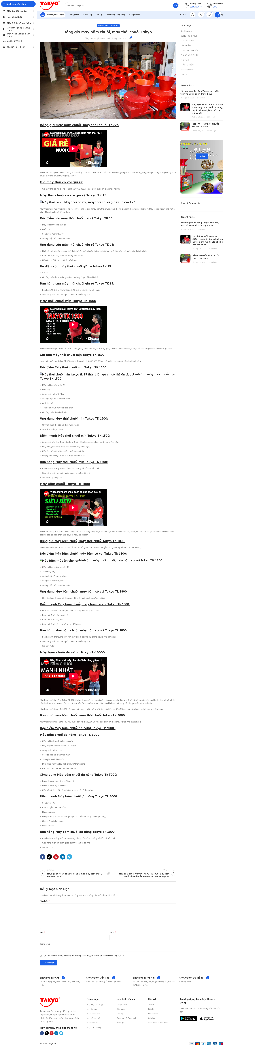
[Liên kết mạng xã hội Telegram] (69, 857)
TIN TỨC (101, 25)
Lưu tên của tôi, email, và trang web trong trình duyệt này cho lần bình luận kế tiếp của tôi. (83, 955)
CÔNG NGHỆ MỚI (188, 35)
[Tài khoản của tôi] (192, 14)
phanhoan (101, 38)
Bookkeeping (186, 31)
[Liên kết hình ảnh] (50, 1002)
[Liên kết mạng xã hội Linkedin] (62, 857)
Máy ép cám (92, 1009)
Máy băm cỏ (92, 1022)
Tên (42, 932)
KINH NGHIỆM (187, 40)
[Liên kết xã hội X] (49, 857)
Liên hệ (120, 1013)
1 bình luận (200, 98)
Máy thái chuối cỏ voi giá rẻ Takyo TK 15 (73, 195)
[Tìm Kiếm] (175, 5)
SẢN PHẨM (185, 45)
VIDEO (183, 74)
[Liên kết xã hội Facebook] (42, 857)
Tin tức (151, 1004)
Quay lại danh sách (108, 873)
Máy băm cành (93, 1013)
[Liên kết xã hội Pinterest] (56, 857)
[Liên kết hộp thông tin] (52, 977)
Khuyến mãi (122, 1004)
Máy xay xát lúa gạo (95, 1004)
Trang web (45, 943)
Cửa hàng (121, 1009)
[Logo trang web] (50, 5)
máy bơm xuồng (94, 1027)
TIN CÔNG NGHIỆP (189, 50)
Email (112, 932)
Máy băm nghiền (94, 1018)
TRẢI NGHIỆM (187, 64)
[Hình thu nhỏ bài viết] (185, 110)
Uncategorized (111, 25)
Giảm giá (120, 1022)
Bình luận (45, 901)
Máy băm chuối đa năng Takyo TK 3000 (72, 652)
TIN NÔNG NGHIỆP (189, 55)
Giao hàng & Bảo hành (126, 1018)
